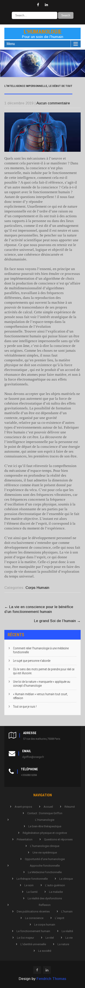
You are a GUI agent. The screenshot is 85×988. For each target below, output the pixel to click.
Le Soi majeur (25, 937)
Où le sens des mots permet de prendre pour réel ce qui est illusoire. (43, 671)
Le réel (50, 937)
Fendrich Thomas (51, 979)
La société (44, 950)
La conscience (34, 918)
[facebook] (38, 5)
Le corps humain (44, 924)
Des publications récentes (33, 911)
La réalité (67, 931)
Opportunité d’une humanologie (45, 859)
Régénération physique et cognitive (45, 833)
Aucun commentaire (53, 103)
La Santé (32, 891)
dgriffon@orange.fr (33, 757)
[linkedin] (46, 5)
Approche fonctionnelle (45, 865)
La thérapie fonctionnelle (32, 878)
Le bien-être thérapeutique (44, 826)
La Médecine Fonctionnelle (45, 872)
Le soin (29, 885)
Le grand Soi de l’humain (57, 621)
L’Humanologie (44, 819)
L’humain (67, 911)
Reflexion (45, 905)
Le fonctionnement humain (33, 931)
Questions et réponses (58, 839)
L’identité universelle (33, 944)
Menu (11, 44)
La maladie (56, 891)
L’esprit (59, 918)
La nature (63, 944)
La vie (69, 937)
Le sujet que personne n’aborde (31, 660)
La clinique (66, 878)
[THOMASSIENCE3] (42, 76)
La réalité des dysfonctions (45, 898)
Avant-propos (23, 806)
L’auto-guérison (55, 885)
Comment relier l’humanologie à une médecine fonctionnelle (41, 650)
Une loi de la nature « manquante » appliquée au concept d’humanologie (41, 683)
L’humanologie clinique (44, 846)
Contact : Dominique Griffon (44, 813)
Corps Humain (37, 588)
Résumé (70, 806)
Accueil (48, 806)
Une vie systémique (44, 852)
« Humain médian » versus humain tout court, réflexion (40, 696)
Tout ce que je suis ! (25, 706)
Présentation (24, 839)
